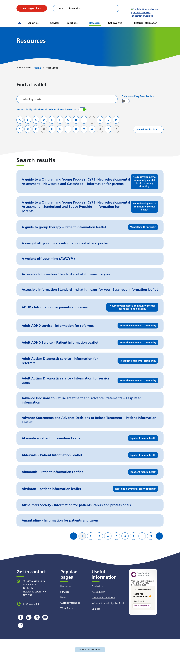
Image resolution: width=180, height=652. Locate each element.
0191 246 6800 (31, 603)
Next (160, 538)
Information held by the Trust (108, 603)
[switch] (126, 101)
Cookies (96, 608)
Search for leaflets (147, 129)
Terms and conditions (103, 597)
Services (54, 22)
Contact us (98, 586)
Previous (74, 538)
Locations (72, 22)
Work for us (66, 608)
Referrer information (145, 22)
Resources (94, 22)
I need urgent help (30, 8)
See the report (140, 606)
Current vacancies (70, 602)
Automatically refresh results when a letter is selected (46, 109)
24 (151, 536)
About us (33, 22)
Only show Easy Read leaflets (138, 96)
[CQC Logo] (140, 577)
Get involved (115, 22)
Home (37, 67)
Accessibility (98, 591)
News (63, 597)
